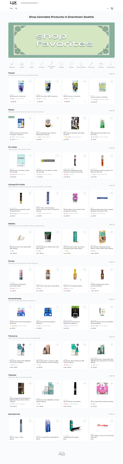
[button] (112, 8)
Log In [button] (107, 8)
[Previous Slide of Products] (7, 91)
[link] (12, 65)
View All (112, 74)
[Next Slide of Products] (115, 91)
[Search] (16, 8)
